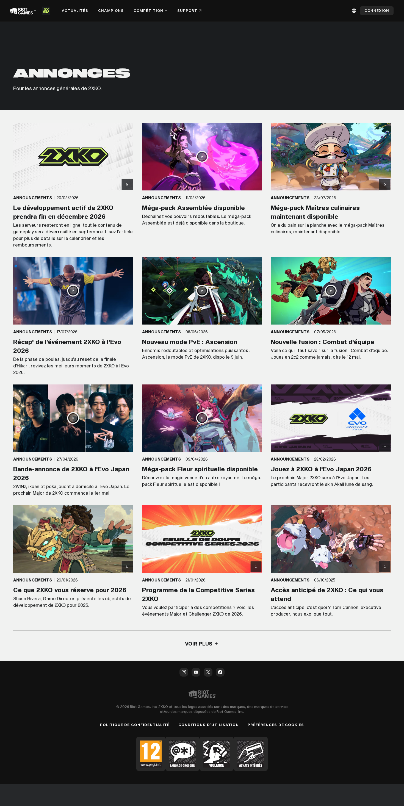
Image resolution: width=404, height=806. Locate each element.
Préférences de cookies (276, 724)
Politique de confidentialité (135, 724)
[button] (73, 185)
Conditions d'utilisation (208, 724)
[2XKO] (47, 11)
